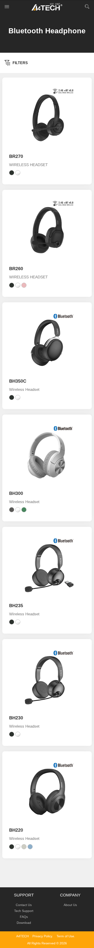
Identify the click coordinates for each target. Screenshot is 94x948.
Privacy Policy (42, 936)
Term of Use (65, 936)
